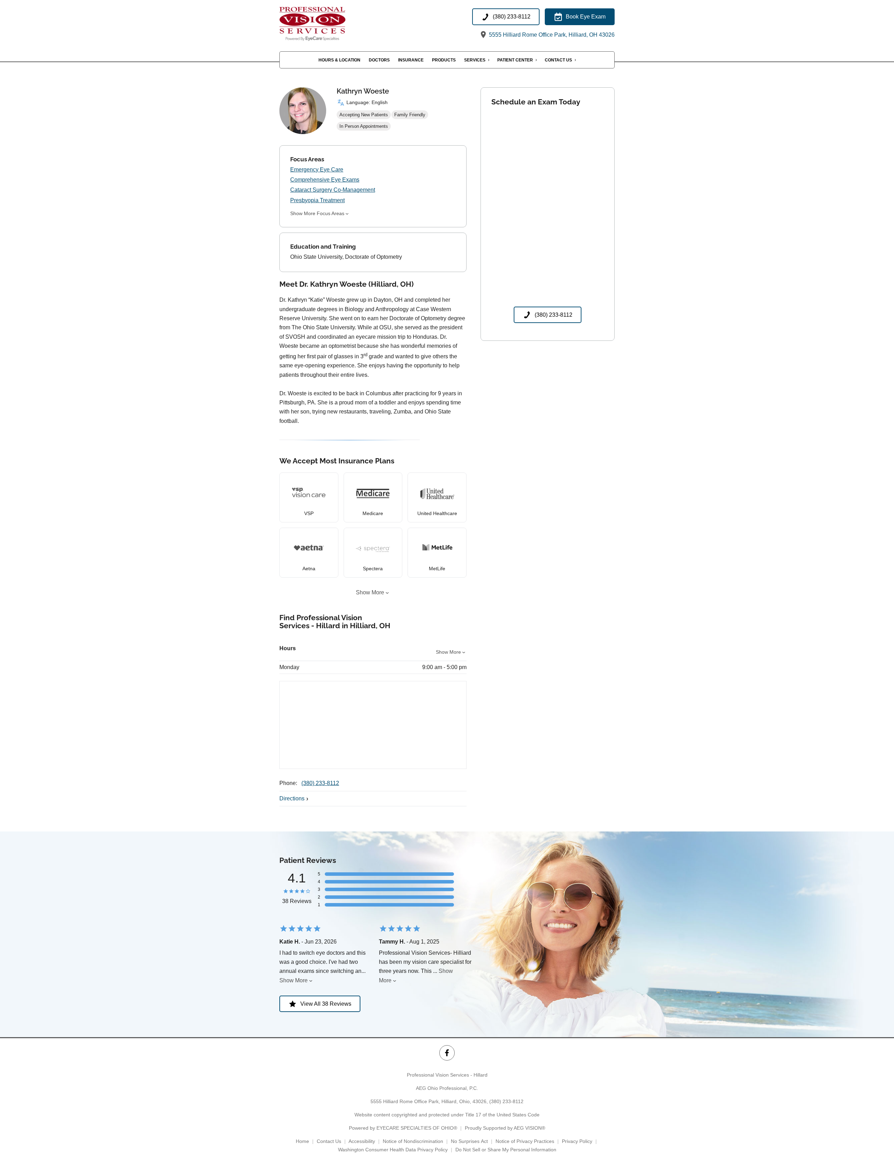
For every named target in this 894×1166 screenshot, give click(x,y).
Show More (370, 592)
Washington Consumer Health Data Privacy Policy (393, 1149)
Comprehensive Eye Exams (324, 180)
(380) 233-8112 (320, 783)
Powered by (403, 1128)
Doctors (379, 60)
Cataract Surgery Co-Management (332, 190)
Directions (292, 798)
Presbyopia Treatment (317, 200)
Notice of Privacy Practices (525, 1141)
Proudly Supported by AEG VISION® (505, 1128)
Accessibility (362, 1141)
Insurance (411, 60)
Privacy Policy (577, 1141)
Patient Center (515, 60)
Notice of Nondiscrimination (413, 1141)
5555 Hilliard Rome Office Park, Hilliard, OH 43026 (551, 35)
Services (474, 60)
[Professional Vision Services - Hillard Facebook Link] (446, 1052)
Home (302, 1141)
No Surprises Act (469, 1141)
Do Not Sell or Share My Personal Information (505, 1149)
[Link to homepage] (323, 24)
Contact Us (558, 60)
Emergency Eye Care (316, 170)
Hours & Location (339, 60)
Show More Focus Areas (317, 213)
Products (444, 60)
